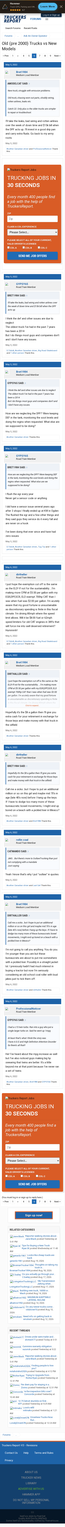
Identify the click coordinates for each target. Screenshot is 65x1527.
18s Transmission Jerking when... (46, 1282)
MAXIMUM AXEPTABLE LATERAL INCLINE (39, 1298)
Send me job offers (32, 256)
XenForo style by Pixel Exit (32, 1516)
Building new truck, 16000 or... (34, 1290)
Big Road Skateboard (47, 350)
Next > (57, 55)
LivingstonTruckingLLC (21, 1286)
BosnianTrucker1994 (20, 1270)
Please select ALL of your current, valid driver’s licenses (29, 242)
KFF (20, 1403)
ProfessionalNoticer (42, 149)
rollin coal (22, 839)
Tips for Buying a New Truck (36, 1245)
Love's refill (28, 1407)
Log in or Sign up (51, 15)
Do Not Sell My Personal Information (31, 1501)
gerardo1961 (16, 1261)
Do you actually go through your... (38, 1274)
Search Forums (12, 28)
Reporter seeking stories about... (41, 1236)
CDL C (43, 247)
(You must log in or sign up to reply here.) (22, 1197)
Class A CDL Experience (22, 226)
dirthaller (21, 574)
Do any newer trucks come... (40, 1306)
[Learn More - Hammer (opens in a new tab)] (32, 6)
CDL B (28, 247)
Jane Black (30, 1239)
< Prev (6, 55)
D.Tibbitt (10, 350)
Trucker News (31, 1477)
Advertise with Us (31, 1489)
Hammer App (31, 1494)
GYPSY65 (22, 284)
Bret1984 (22, 72)
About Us (31, 1472)
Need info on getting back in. (37, 1316)
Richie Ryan (31, 1378)
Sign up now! (33, 1215)
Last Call (37, 885)
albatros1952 (16, 1303)
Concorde (29, 1394)
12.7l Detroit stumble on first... (33, 1401)
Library (31, 1483)
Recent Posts (30, 28)
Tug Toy (41, 547)
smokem (27, 1319)
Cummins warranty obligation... (38, 1346)
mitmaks (27, 1410)
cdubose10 (31, 1309)
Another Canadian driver (18, 149)
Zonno (24, 1387)
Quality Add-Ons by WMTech (32, 1518)
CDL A (13, 247)
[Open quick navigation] (58, 36)
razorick (27, 1349)
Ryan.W (25, 1248)
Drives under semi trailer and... (40, 1336)
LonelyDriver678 (18, 1423)
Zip (9, 213)
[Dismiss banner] (61, 6)
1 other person (17, 353)
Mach (22, 1293)
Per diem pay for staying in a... (36, 1384)
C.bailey (26, 1277)
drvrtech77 (30, 1339)
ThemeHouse (51, 1520)
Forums (35, 19)
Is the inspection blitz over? (38, 1391)
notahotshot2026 (18, 1371)
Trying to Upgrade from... (38, 1375)
